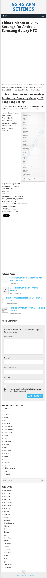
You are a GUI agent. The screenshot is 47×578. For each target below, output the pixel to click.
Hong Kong (7, 538)
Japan (5, 535)
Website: (7, 377)
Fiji (4, 529)
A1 (5, 412)
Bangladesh (7, 505)
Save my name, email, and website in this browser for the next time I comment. (23, 390)
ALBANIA (7, 493)
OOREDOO (7, 453)
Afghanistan (8, 490)
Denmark (7, 520)
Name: (7, 358)
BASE (5, 420)
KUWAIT (7, 541)
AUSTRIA (7, 499)
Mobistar (7, 444)
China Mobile (8, 426)
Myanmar (7, 550)
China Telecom (8, 429)
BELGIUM (7, 508)
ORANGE (7, 456)
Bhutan (6, 511)
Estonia (6, 526)
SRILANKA (7, 568)
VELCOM (7, 474)
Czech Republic (9, 523)
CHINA (6, 517)
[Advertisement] (23, 57)
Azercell (6, 415)
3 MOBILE (7, 409)
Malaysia (6, 547)
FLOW (6, 435)
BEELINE (7, 423)
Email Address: (10, 368)
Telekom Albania (9, 468)
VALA (5, 471)
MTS (5, 447)
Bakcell (6, 418)
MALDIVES (7, 544)
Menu (5, 16)
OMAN (6, 556)
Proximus (7, 462)
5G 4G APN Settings (23, 7)
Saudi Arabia (8, 565)
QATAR (6, 562)
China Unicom (8, 432)
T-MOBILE (7, 465)
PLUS (5, 459)
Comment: (8, 337)
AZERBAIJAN (8, 502)
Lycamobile (7, 441)
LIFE (5, 438)
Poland (6, 559)
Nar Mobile (7, 450)
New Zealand (8, 553)
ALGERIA (7, 496)
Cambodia (7, 514)
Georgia (6, 532)
